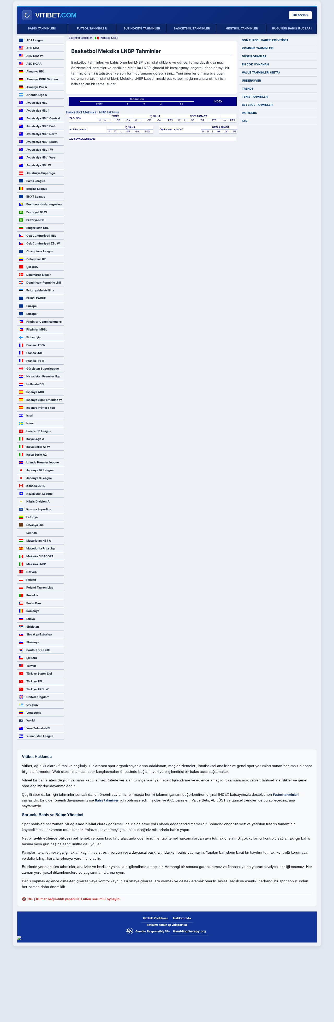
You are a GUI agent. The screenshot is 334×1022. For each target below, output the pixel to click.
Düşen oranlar (254, 56)
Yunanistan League (39, 736)
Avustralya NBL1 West (41, 157)
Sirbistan (32, 626)
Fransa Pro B (35, 361)
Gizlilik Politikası (155, 918)
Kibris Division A (38, 501)
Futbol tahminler (92, 28)
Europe (31, 306)
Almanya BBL (35, 71)
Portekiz (32, 595)
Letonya (32, 517)
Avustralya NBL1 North (41, 134)
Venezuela (33, 712)
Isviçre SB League (38, 431)
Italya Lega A (35, 439)
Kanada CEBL (35, 486)
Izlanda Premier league (42, 462)
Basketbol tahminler (192, 28)
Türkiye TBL (34, 681)
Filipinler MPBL (36, 329)
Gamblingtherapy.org (189, 931)
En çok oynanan (255, 64)
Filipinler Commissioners (44, 321)
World (30, 720)
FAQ (245, 121)
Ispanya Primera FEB (40, 407)
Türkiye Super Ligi (39, 673)
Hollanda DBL (35, 384)
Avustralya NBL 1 (37, 110)
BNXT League (35, 196)
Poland (31, 580)
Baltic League (35, 181)
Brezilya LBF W (36, 212)
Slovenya (32, 642)
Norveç (31, 572)
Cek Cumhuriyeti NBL (41, 235)
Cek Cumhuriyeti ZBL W (43, 243)
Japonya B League (39, 478)
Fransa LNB (34, 353)
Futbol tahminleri (286, 795)
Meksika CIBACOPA (39, 556)
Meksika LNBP (36, 564)
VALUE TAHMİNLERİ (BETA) (261, 72)
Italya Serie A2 (36, 454)
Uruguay (32, 705)
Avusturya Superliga (40, 173)
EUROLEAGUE (36, 298)
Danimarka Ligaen (38, 275)
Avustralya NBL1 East (40, 126)
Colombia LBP (36, 259)
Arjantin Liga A (36, 95)
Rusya (30, 619)
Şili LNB (31, 658)
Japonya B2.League (40, 470)
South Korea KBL (38, 650)
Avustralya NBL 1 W (39, 149)
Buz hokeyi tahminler (142, 28)
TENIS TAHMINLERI (255, 97)
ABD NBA (32, 48)
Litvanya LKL (35, 525)
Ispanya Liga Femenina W (44, 400)
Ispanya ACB (35, 392)
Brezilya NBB (35, 220)
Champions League (39, 251)
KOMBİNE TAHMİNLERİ (257, 48)
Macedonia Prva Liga (40, 548)
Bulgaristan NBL (37, 228)
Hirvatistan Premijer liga (43, 376)
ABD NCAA (33, 63)
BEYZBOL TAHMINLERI (257, 105)
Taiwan (31, 666)
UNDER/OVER (251, 80)
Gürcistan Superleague (42, 368)
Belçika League (36, 189)
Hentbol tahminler (242, 28)
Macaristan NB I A (38, 540)
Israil (29, 415)
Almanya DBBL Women (42, 79)
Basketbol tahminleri (80, 37)
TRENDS (247, 88)
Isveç (30, 423)
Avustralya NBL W (38, 165)
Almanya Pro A (36, 87)
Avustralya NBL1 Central (43, 118)
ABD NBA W (34, 56)
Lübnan (31, 533)
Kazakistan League (39, 493)
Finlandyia (33, 337)
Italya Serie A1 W (38, 447)
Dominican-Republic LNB (43, 282)
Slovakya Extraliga (39, 634)
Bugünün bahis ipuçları (292, 28)
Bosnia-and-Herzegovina (44, 204)
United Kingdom (37, 697)
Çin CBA (32, 267)
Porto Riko (33, 603)
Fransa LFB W (35, 345)
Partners (249, 113)
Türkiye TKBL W (37, 689)
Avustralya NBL (36, 103)
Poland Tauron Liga (39, 587)
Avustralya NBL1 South (42, 142)
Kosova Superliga (38, 509)
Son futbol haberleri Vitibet (265, 40)
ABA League (35, 40)
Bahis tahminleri (42, 28)
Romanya (32, 611)
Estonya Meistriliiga (40, 290)
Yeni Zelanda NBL (38, 728)
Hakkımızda (182, 918)
